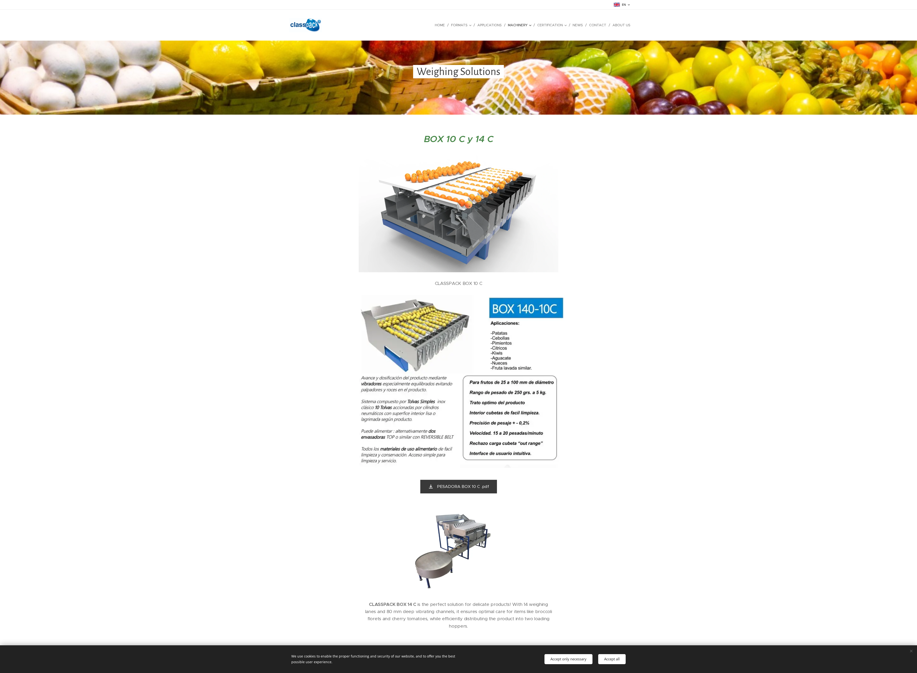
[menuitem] (441, 25)
